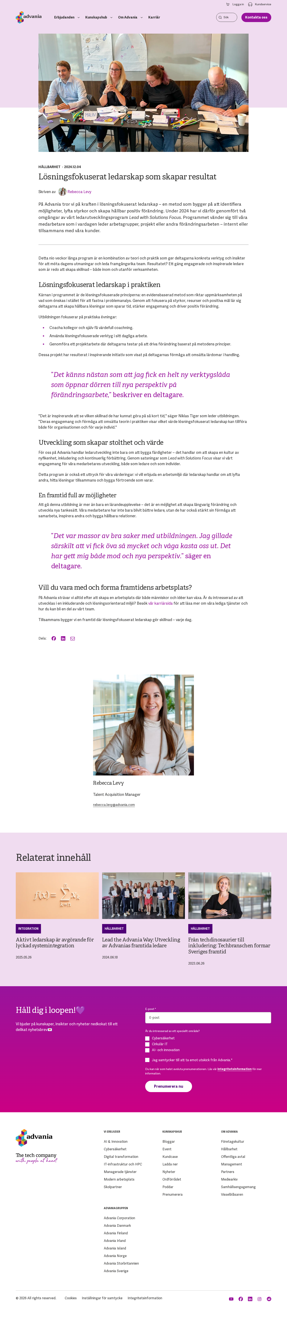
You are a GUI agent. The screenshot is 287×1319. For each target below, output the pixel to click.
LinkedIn (63, 638)
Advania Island (115, 1248)
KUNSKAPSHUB (172, 1131)
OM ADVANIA (229, 1131)
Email (73, 638)
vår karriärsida (160, 603)
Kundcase (170, 1156)
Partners (227, 1172)
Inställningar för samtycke (102, 1298)
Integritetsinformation (145, 1298)
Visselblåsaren (232, 1194)
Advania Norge (115, 1256)
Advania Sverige (116, 1271)
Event (166, 1149)
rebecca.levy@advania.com (114, 805)
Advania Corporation (119, 1218)
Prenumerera (172, 1194)
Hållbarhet (49, 167)
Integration (28, 929)
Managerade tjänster (120, 1172)
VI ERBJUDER (112, 1131)
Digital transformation (121, 1156)
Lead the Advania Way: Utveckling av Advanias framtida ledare (141, 943)
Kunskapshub (96, 17)
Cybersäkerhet (115, 1149)
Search (220, 17)
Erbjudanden (64, 17)
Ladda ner (170, 1164)
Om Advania (127, 17)
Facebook (54, 638)
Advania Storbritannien (121, 1263)
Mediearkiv (229, 1179)
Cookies (71, 1298)
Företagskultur (232, 1141)
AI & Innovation (116, 1141)
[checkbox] (208, 1044)
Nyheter (168, 1172)
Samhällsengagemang (238, 1187)
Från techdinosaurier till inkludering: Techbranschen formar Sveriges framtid (229, 946)
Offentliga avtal (233, 1156)
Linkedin (250, 1299)
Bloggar (168, 1141)
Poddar (167, 1187)
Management (231, 1164)
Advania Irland (115, 1241)
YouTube (231, 1299)
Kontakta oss (256, 17)
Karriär (154, 17)
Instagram (260, 1299)
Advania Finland (116, 1233)
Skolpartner (113, 1187)
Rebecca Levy (79, 191)
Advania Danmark (117, 1225)
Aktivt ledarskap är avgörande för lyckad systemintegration (55, 943)
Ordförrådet (171, 1179)
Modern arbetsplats (119, 1179)
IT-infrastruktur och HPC (123, 1164)
